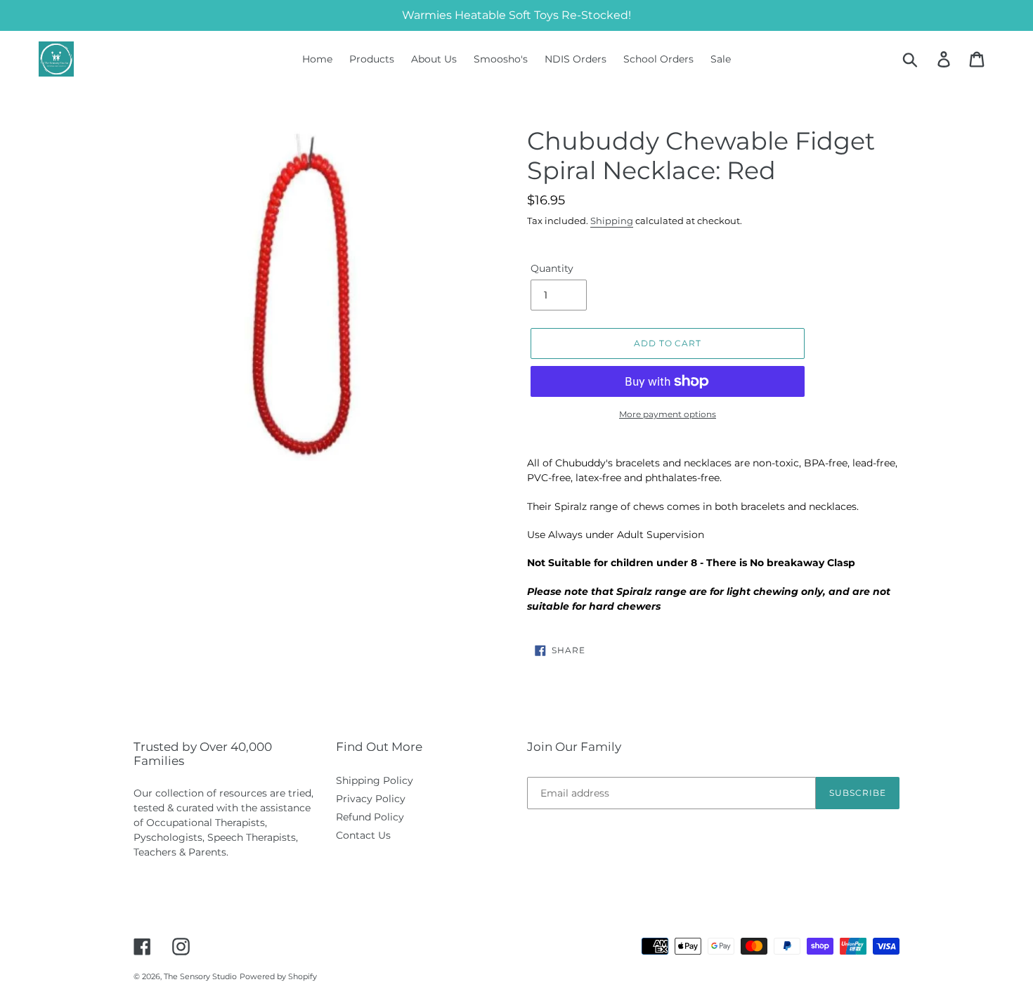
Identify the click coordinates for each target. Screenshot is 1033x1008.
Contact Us (363, 835)
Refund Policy (370, 817)
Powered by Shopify (278, 976)
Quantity (552, 268)
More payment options (667, 414)
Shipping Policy (374, 780)
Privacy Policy (370, 798)
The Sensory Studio (200, 976)
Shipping (611, 220)
